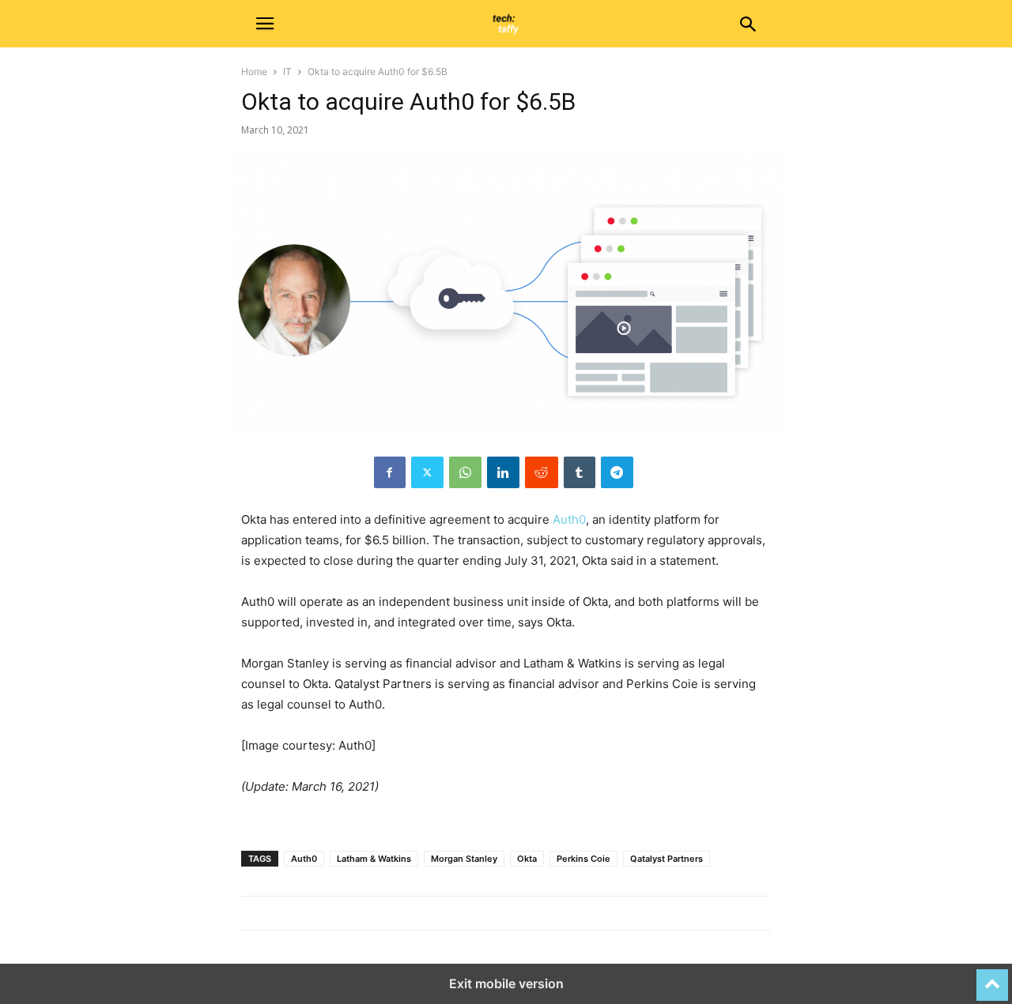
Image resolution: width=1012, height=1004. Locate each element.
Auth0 (569, 519)
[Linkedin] (503, 472)
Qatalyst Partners (666, 858)
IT (287, 71)
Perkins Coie (583, 858)
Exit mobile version (506, 983)
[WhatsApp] (465, 472)
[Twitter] (427, 472)
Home (254, 71)
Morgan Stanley (464, 858)
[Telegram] (617, 472)
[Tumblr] (579, 472)
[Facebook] (390, 472)
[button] (265, 23)
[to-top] (992, 978)
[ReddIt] (541, 472)
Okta (527, 858)
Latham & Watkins (374, 858)
